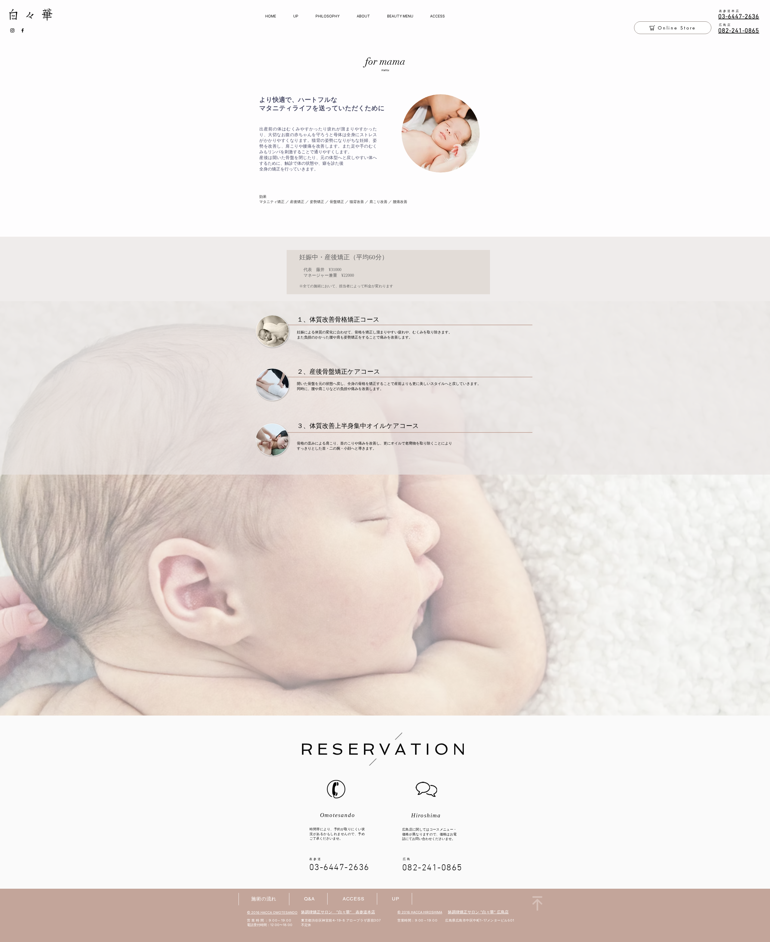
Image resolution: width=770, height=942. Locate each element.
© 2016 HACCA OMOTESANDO (272, 913)
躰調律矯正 (457, 912)
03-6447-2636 (339, 867)
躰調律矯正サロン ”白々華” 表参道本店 (338, 912)
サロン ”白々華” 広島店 (488, 912)
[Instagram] (12, 30)
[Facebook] (22, 30)
